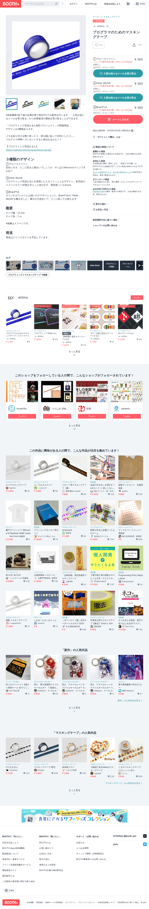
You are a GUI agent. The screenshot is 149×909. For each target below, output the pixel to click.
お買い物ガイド (46, 848)
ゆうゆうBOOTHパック (122, 172)
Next (83, 55)
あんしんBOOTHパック (102, 172)
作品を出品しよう (112, 4)
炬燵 (88, 408)
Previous (8, 55)
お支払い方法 (102, 209)
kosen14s (22, 408)
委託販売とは (8, 875)
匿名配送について (10, 853)
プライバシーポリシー (86, 902)
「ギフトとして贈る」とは (108, 137)
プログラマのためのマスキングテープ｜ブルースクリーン (17, 334)
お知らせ (80, 842)
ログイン (74, 4)
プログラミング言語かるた (45, 333)
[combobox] (41, 3)
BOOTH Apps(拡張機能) (13, 848)
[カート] (107, 26)
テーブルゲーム (40, 331)
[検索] (56, 4)
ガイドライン (70, 902)
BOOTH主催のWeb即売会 (51, 870)
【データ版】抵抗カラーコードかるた (101, 334)
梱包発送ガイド (9, 870)
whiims (23, 297)
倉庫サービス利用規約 (54, 902)
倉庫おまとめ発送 (47, 864)
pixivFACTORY (99, 191)
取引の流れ (101, 204)
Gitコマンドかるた (126, 333)
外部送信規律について (106, 902)
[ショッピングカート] (128, 4)
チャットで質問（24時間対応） (90, 853)
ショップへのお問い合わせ (105, 225)
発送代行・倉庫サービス (13, 859)
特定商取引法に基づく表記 (105, 220)
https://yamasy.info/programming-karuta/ (29, 149)
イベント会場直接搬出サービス (16, 864)
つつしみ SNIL (59, 408)
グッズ (96, 16)
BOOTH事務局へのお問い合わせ (91, 859)
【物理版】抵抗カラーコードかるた (73, 337)
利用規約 (39, 902)
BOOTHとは (91, 4)
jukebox (125, 408)
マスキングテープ (111, 16)
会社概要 (30, 902)
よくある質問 (82, 848)
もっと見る (74, 425)
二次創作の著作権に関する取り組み (18, 881)
